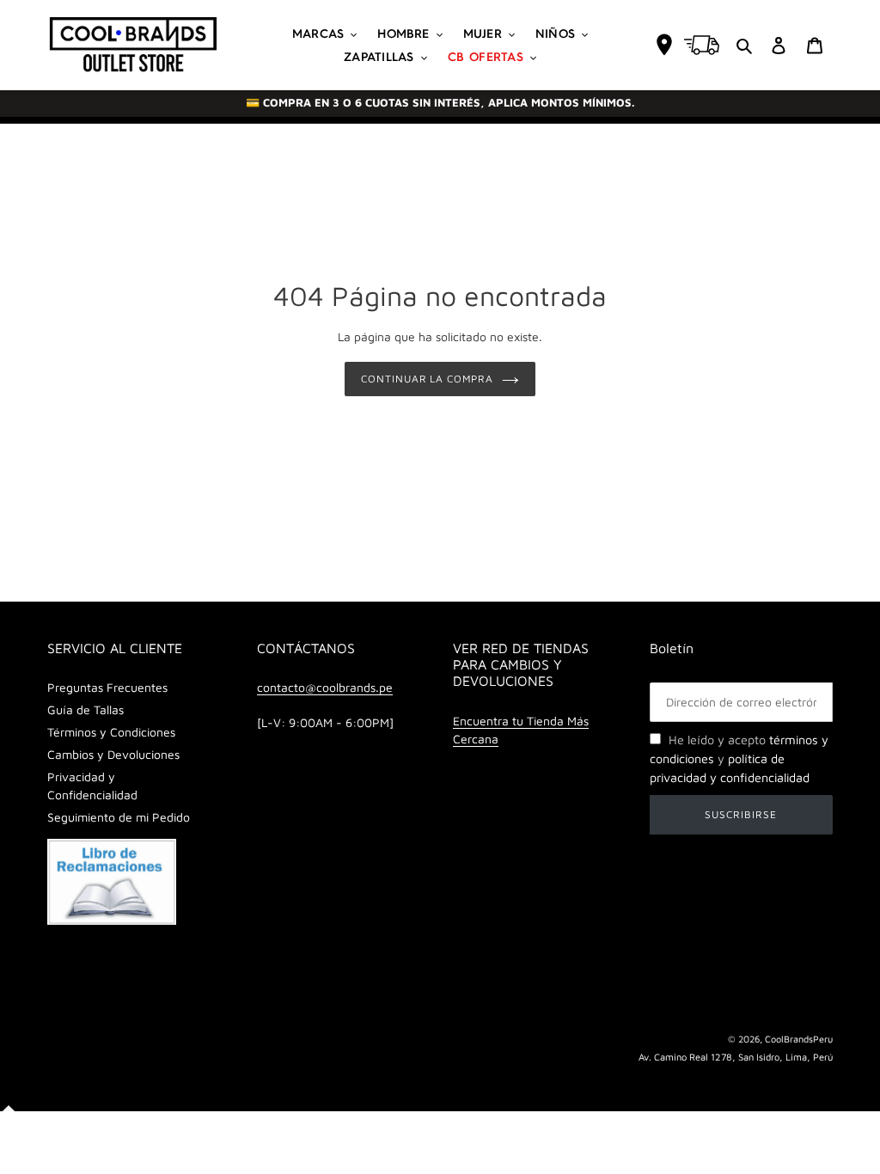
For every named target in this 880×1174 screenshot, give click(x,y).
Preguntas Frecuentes (107, 687)
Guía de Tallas (85, 709)
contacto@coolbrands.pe (325, 687)
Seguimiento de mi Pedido (118, 817)
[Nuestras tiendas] (664, 45)
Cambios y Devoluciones (113, 754)
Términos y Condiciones (111, 732)
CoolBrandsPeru (799, 1038)
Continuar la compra (427, 378)
